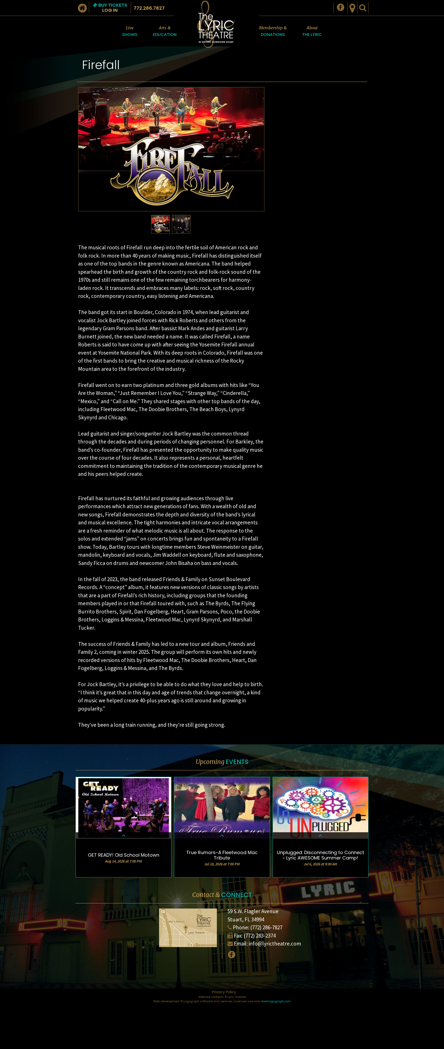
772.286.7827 (149, 8)
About (312, 31)
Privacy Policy (224, 992)
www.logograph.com (276, 1001)
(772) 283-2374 (260, 935)
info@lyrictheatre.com (275, 943)
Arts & (165, 31)
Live (129, 31)
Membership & (273, 31)
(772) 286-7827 (266, 927)
